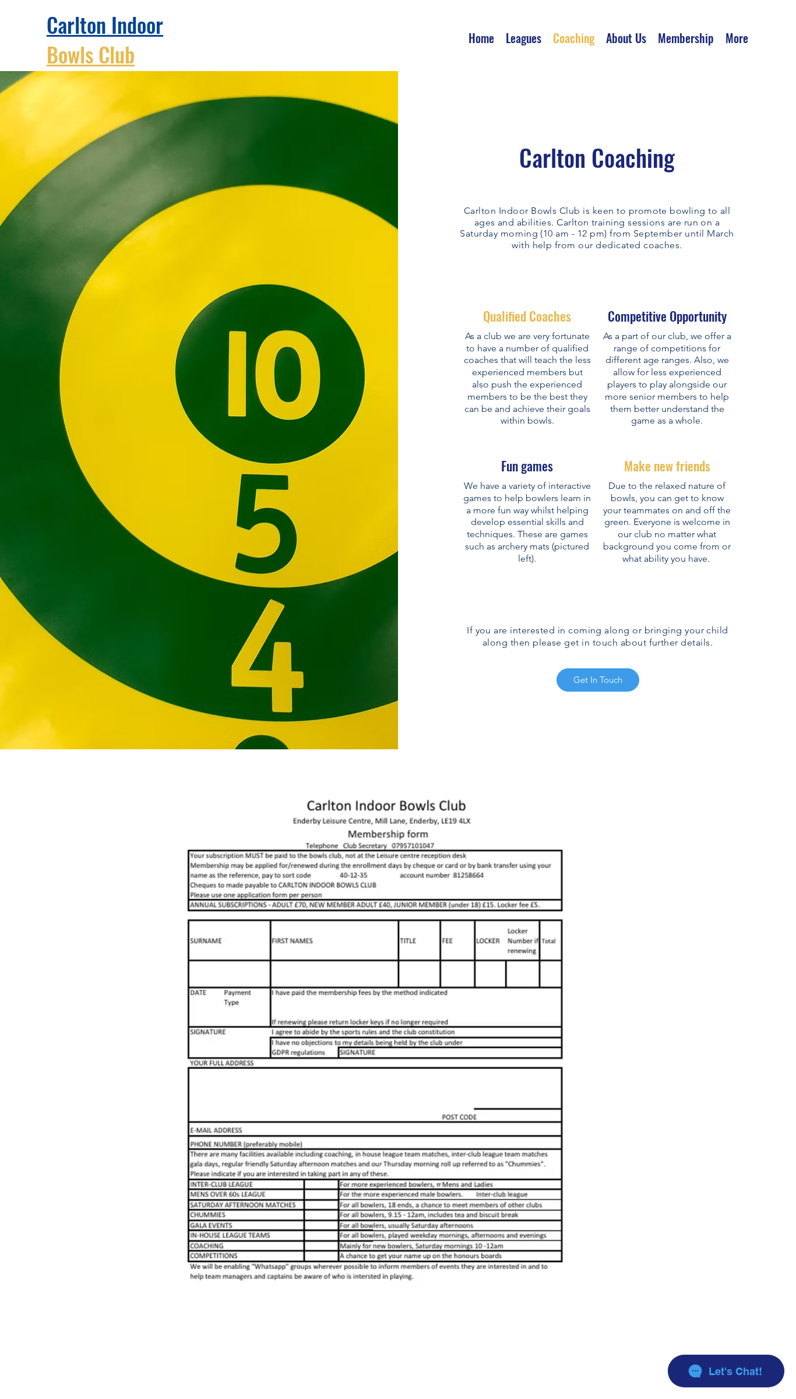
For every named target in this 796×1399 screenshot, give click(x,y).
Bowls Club (91, 53)
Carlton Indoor (105, 24)
